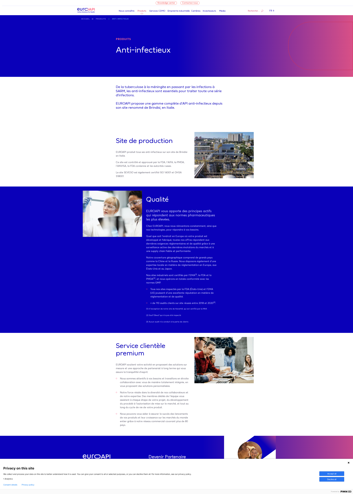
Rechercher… (254, 11)
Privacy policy (28, 485)
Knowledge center (166, 3)
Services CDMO (157, 11)
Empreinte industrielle (179, 11)
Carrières (195, 11)
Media (222, 11)
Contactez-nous (190, 3)
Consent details (10, 485)
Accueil (85, 19)
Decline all (331, 479)
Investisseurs (209, 11)
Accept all (331, 473)
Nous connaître (126, 11)
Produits (141, 11)
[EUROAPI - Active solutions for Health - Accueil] (86, 10)
